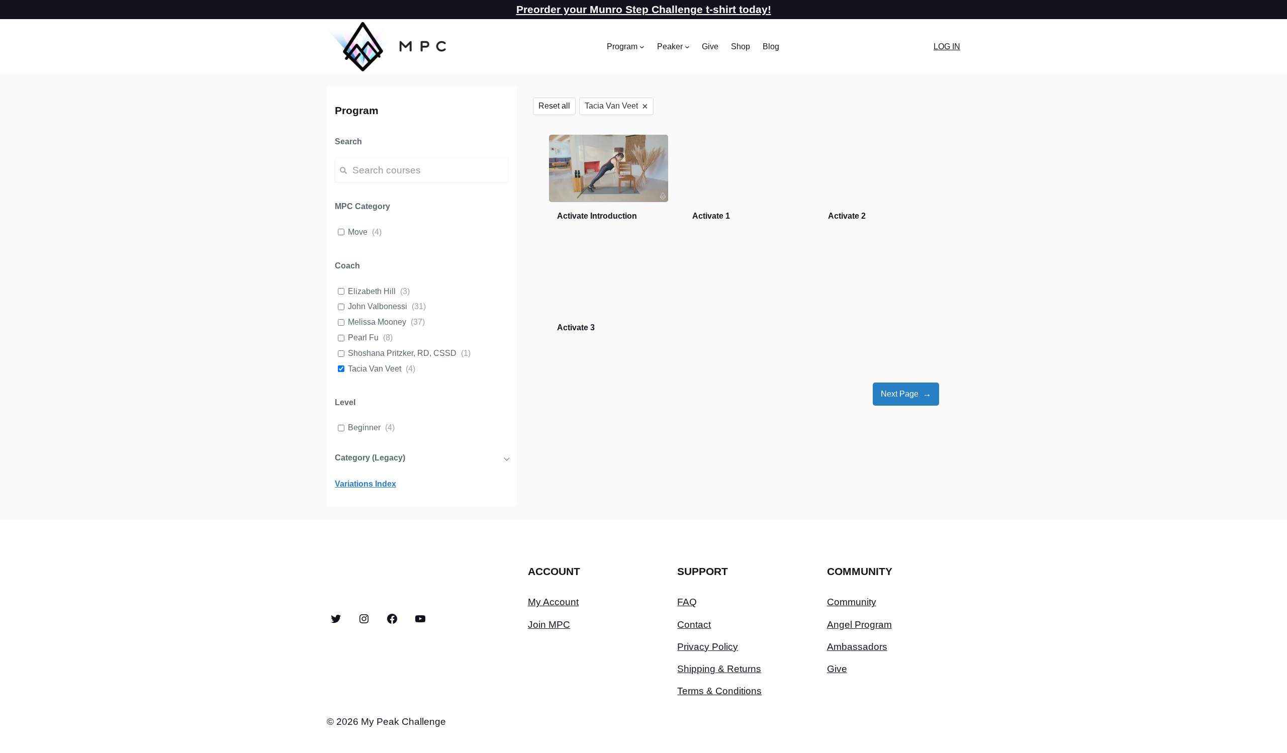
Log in (947, 46)
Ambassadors (857, 646)
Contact (694, 624)
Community (851, 602)
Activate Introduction (597, 216)
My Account (553, 602)
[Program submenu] (642, 46)
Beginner (364, 427)
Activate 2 (847, 216)
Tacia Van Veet (374, 368)
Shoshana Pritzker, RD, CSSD (402, 353)
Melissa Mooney (377, 322)
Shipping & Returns (719, 669)
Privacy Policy (707, 646)
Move (357, 232)
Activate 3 (576, 327)
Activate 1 (711, 216)
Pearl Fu (363, 337)
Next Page (906, 394)
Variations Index (365, 484)
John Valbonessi (377, 306)
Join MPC (549, 624)
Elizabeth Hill (372, 291)
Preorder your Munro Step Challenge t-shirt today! (643, 9)
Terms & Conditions (719, 691)
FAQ (687, 602)
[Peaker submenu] (687, 46)
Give (837, 669)
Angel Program (859, 624)
